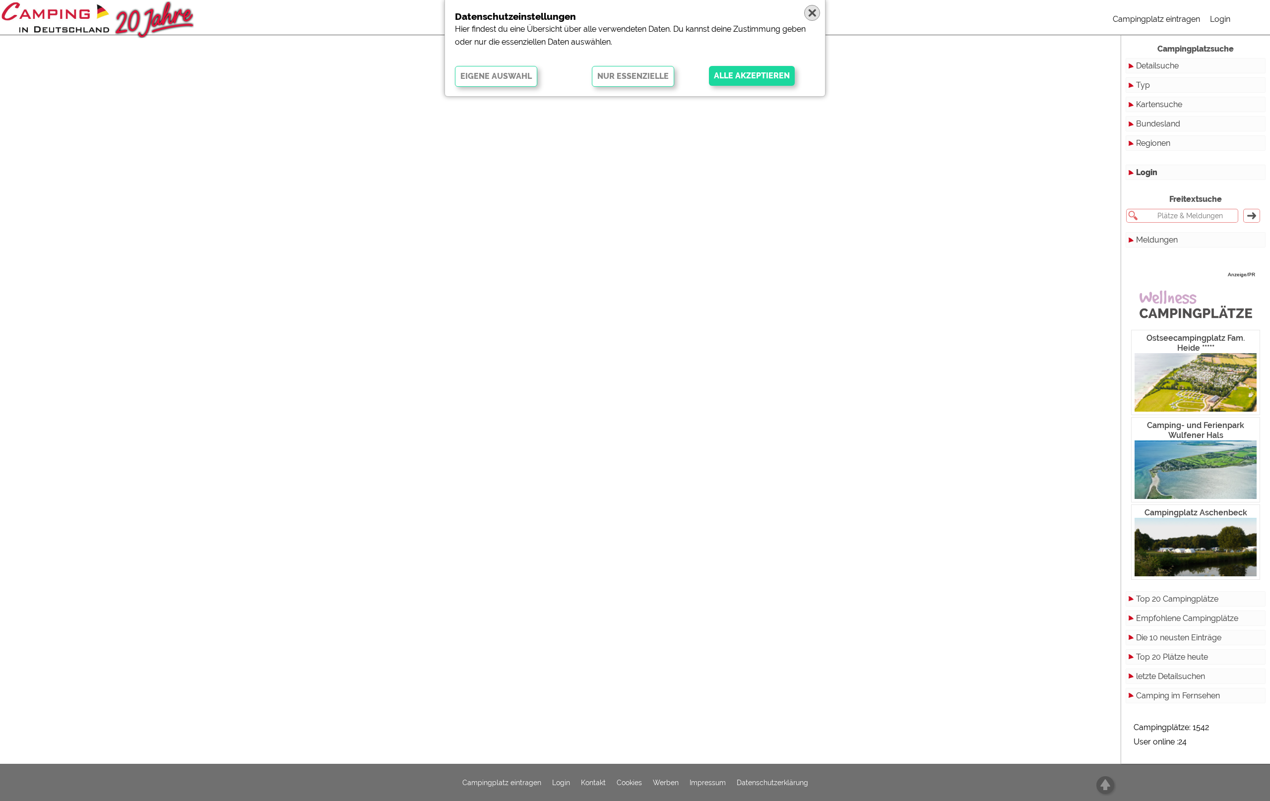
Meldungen (1157, 240)
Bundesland (1158, 123)
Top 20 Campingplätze (1177, 599)
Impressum (708, 783)
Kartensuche (1159, 104)
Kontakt (593, 783)
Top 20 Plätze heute (1172, 657)
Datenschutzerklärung (772, 783)
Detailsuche (1157, 65)
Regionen (1153, 143)
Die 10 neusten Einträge (1178, 637)
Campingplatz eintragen (1156, 19)
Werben (666, 783)
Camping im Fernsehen (1178, 695)
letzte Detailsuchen (1170, 676)
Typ (1143, 85)
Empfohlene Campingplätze (1187, 618)
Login (1220, 19)
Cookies (629, 783)
